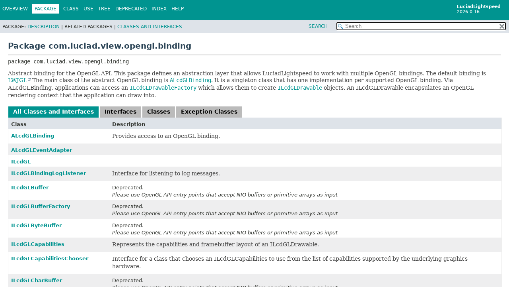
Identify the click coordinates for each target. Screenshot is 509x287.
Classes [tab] (158, 111)
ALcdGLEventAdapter (41, 150)
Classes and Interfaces (149, 26)
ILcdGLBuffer (30, 188)
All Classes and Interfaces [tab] (53, 111)
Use (88, 9)
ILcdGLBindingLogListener (48, 173)
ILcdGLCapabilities (37, 244)
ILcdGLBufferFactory (40, 206)
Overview (15, 9)
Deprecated (131, 9)
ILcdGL (21, 162)
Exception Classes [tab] (209, 111)
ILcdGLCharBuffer (36, 280)
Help (177, 9)
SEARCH (318, 26)
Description (43, 26)
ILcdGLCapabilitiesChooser (49, 258)
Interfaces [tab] (120, 111)
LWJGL (17, 80)
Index (159, 9)
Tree (104, 9)
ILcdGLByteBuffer (36, 225)
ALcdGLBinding (32, 136)
